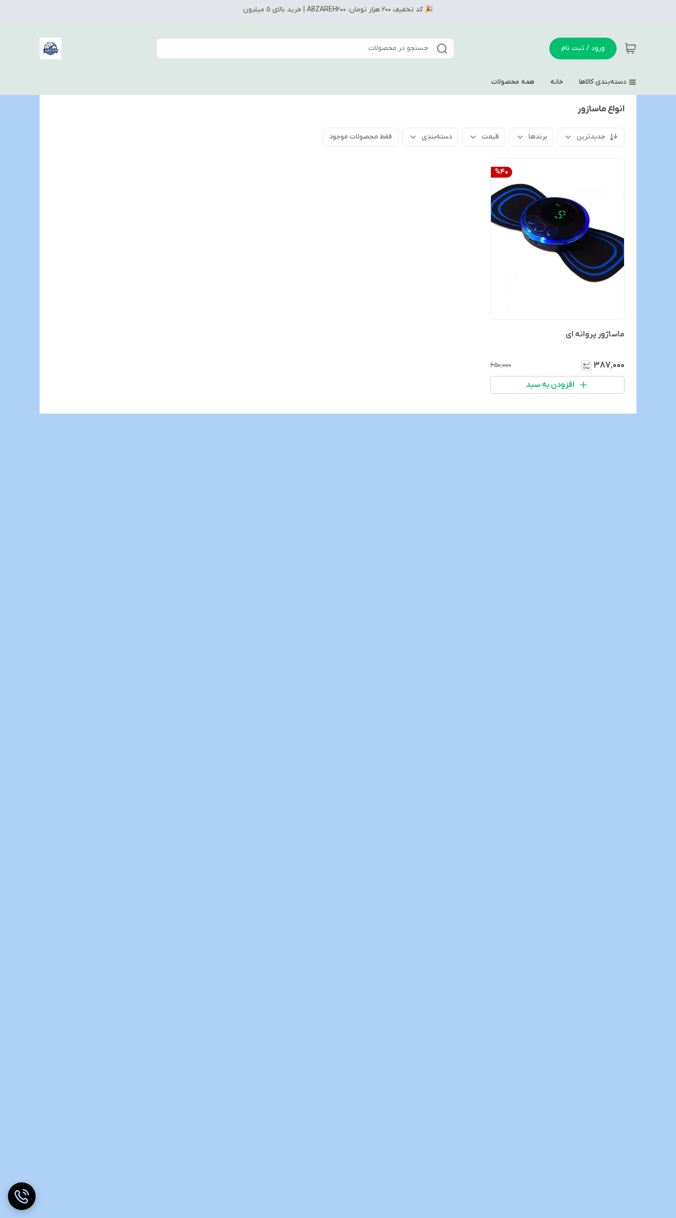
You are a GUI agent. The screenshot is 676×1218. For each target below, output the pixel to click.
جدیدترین (591, 136)
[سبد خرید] (630, 48)
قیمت (490, 136)
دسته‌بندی (437, 136)
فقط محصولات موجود (360, 136)
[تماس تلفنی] (22, 1196)
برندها (538, 136)
